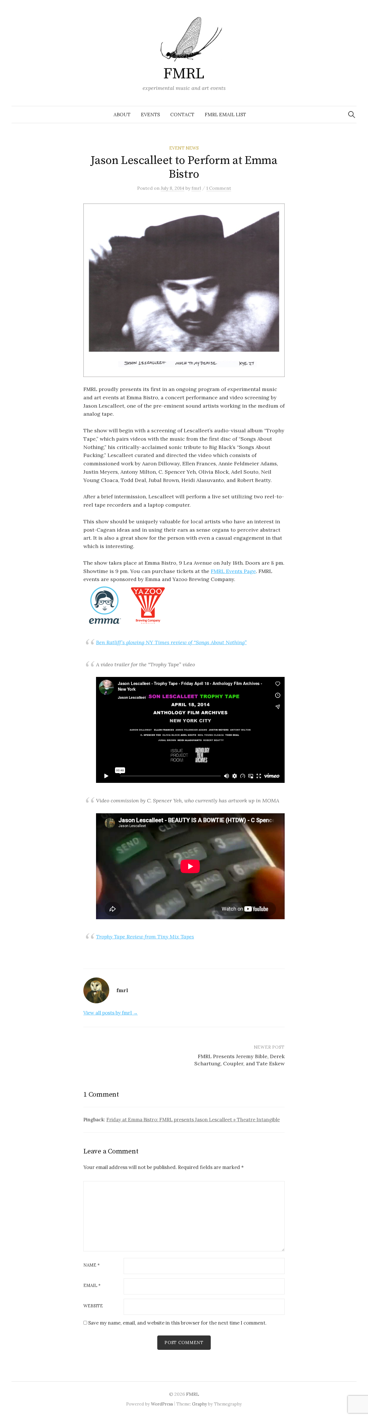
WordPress (162, 1404)
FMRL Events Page (233, 571)
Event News (184, 148)
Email (92, 1286)
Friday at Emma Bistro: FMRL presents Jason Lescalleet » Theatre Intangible (193, 1119)
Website (93, 1306)
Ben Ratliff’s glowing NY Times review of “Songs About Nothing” (171, 642)
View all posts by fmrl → (110, 1013)
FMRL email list (225, 114)
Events (150, 114)
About (122, 114)
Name (91, 1265)
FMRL (184, 74)
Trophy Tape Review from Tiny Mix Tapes (145, 936)
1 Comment (218, 188)
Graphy (199, 1404)
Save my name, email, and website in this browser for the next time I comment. (177, 1323)
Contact (182, 114)
